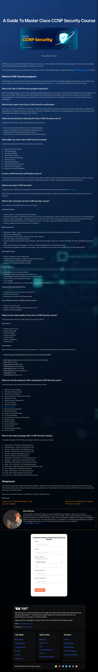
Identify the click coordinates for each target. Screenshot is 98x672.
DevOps (17, 651)
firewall (54, 83)
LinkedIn (27, 523)
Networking (19, 639)
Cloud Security (20, 643)
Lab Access (19, 659)
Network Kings (72, 189)
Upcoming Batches (46, 650)
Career (66, 639)
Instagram (37, 523)
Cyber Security (20, 647)
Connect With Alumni (47, 657)
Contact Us (43, 643)
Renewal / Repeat (70, 651)
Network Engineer (9, 407)
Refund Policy (69, 647)
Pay (40, 646)
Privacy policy (69, 643)
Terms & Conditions (71, 655)
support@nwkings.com (25, 623)
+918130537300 (27, 627)
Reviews (42, 653)
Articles (17, 655)
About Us (42, 639)
